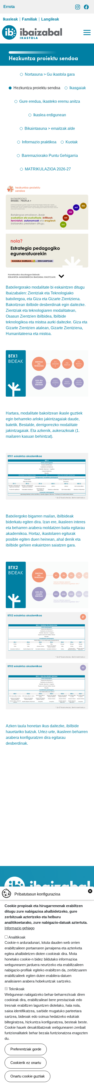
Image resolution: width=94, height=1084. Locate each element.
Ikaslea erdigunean (49, 115)
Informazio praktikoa (39, 142)
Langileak (50, 19)
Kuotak (72, 142)
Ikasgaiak (77, 88)
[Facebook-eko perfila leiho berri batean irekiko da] (86, 7)
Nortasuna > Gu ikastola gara (50, 74)
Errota (9, 7)
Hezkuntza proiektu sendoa (36, 88)
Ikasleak (10, 19)
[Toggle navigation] (87, 32)
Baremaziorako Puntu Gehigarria (50, 155)
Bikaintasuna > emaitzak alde (50, 128)
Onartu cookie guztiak (27, 1076)
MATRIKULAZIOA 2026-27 (48, 169)
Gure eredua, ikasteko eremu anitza (49, 101)
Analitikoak (17, 937)
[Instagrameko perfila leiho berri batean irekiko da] (77, 7)
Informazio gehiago (19, 928)
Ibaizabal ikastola (32, 29)
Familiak (29, 19)
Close (90, 891)
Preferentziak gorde (25, 1049)
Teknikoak (17, 989)
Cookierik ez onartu (25, 1063)
